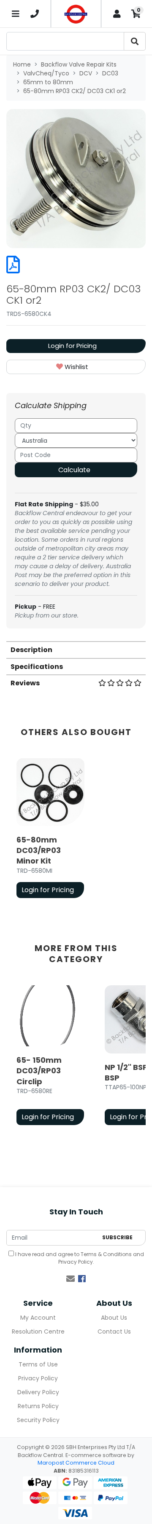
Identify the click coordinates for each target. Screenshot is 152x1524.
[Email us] (70, 1278)
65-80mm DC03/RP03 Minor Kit (38, 850)
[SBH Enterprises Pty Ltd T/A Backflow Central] (76, 13)
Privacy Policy (75, 1261)
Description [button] (31, 650)
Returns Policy (38, 1406)
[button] (76, 367)
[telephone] (34, 13)
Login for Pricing (72, 345)
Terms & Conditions (106, 1254)
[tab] (76, 649)
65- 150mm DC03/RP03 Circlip (39, 1070)
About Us (114, 1317)
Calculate (74, 470)
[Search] (135, 41)
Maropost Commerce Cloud (76, 1462)
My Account (38, 1317)
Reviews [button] (25, 683)
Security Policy (38, 1420)
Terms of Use (38, 1364)
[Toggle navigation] (15, 14)
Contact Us (114, 1331)
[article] (50, 829)
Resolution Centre (38, 1331)
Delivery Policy (38, 1392)
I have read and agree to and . (79, 1258)
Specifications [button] (37, 666)
